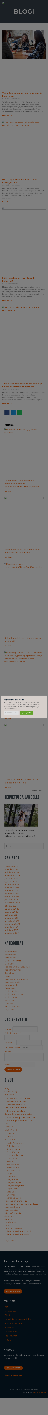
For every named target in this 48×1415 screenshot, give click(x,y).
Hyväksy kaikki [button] (26, 713)
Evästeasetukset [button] (11, 713)
